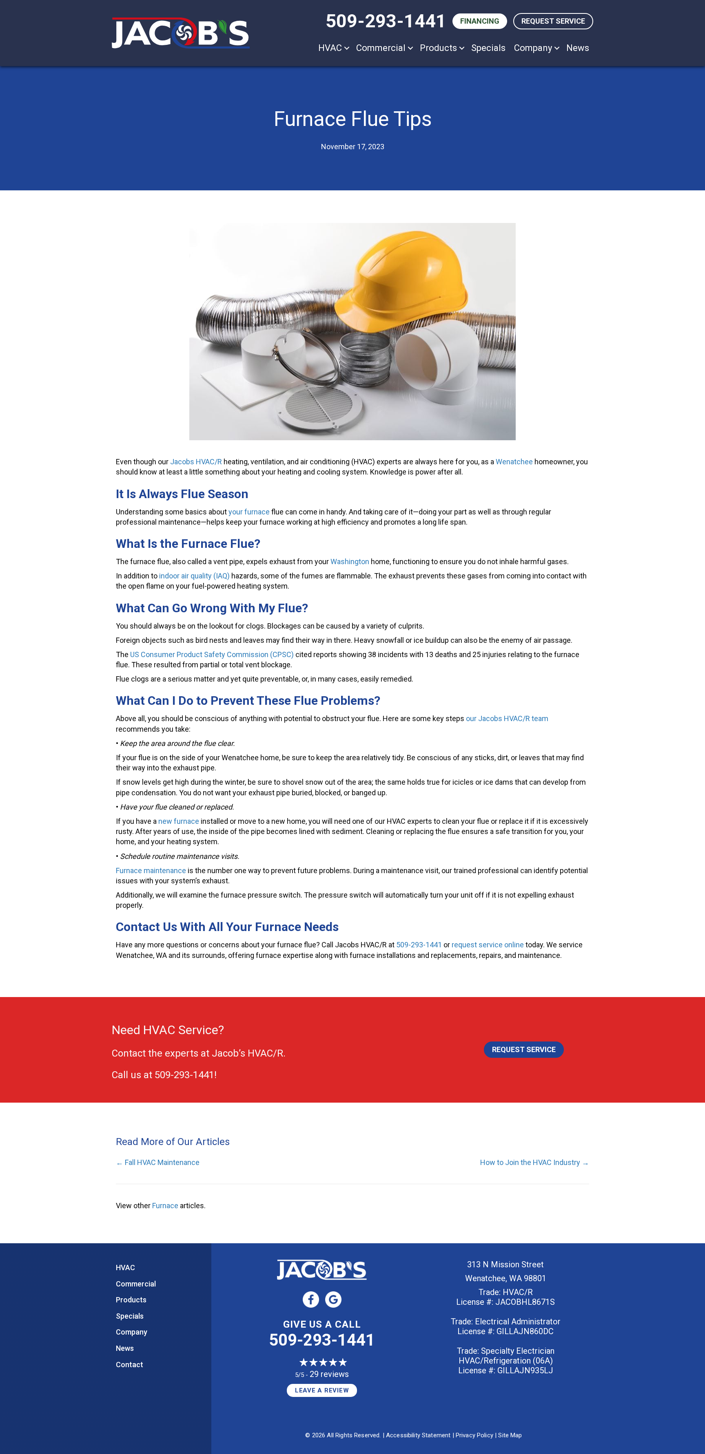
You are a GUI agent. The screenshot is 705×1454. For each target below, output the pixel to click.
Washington (349, 561)
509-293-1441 (386, 21)
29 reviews (329, 1374)
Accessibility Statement (418, 1435)
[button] (347, 48)
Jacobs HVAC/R (196, 461)
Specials (488, 48)
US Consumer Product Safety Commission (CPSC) (212, 654)
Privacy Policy (474, 1435)
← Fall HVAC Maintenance (158, 1162)
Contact (129, 1364)
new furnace (178, 821)
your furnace (249, 511)
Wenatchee (514, 461)
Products (438, 48)
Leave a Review (322, 1390)
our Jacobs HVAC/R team (507, 718)
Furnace (165, 1205)
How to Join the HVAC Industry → (534, 1162)
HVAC (330, 48)
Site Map (510, 1435)
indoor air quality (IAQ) (194, 575)
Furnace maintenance (151, 870)
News (577, 48)
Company (533, 48)
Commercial (381, 48)
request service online (488, 944)
